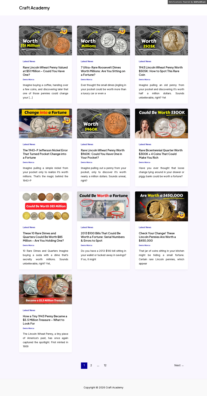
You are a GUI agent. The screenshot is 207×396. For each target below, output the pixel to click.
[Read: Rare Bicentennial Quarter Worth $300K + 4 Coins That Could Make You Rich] (161, 123)
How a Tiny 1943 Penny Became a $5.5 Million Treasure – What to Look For (45, 319)
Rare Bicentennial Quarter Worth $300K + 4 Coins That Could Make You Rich (160, 153)
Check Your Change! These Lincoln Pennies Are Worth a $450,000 (157, 236)
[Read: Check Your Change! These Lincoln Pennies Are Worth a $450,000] (161, 206)
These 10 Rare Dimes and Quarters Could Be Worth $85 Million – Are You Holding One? (43, 236)
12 (105, 365)
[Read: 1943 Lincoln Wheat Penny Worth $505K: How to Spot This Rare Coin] (161, 40)
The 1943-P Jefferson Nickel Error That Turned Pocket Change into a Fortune (45, 153)
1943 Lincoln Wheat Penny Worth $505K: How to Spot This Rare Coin (161, 71)
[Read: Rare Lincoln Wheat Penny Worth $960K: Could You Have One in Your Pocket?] (103, 123)
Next (179, 365)
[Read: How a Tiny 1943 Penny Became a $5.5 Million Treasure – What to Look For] (45, 289)
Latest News (29, 61)
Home (181, 7)
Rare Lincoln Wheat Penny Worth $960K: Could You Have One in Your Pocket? (102, 153)
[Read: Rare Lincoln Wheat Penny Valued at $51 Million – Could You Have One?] (45, 40)
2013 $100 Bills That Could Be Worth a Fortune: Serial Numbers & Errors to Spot (103, 236)
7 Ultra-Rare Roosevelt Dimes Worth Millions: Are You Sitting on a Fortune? (103, 71)
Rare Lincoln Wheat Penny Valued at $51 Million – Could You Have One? (45, 71)
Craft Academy (34, 7)
